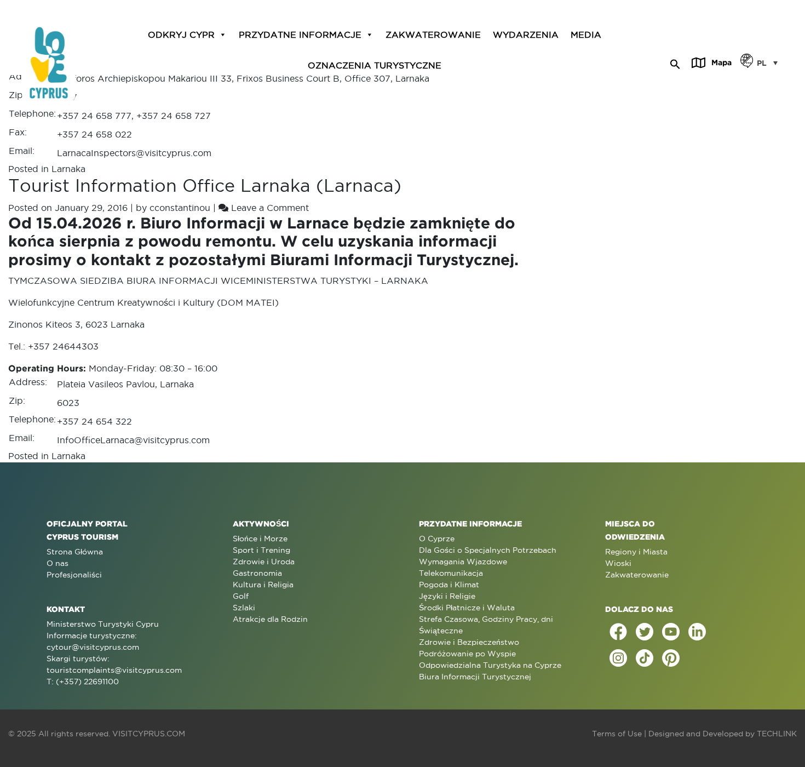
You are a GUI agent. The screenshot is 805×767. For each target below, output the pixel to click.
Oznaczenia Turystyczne (374, 65)
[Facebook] (618, 632)
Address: (28, 382)
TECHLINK (777, 733)
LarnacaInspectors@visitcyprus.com (134, 153)
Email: (21, 151)
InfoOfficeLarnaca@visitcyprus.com (133, 440)
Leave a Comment (270, 208)
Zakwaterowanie (433, 34)
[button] (675, 62)
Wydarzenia (526, 34)
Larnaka (68, 169)
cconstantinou (180, 208)
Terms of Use (617, 733)
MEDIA (586, 34)
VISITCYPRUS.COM (148, 733)
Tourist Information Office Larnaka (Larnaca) (204, 185)
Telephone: (32, 113)
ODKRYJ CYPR (181, 34)
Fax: (18, 132)
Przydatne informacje (300, 34)
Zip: (17, 95)
